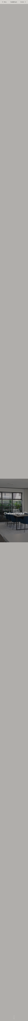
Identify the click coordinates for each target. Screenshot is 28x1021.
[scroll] (14, 1017)
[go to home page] (14, 2)
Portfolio (15, 509)
